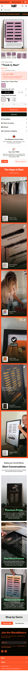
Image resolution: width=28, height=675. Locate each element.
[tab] (19, 623)
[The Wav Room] (14, 6)
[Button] (26, 89)
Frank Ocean (12, 311)
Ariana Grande (9, 62)
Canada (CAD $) (4, 666)
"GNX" (11, 453)
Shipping (3, 70)
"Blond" (11, 313)
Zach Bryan (12, 405)
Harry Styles (12, 217)
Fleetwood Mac (13, 264)
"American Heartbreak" (15, 406)
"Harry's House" (13, 219)
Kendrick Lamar (13, 452)
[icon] (21, 179)
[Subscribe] (25, 642)
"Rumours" (12, 266)
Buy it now (14, 114)
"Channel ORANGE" (14, 360)
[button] (26, 6)
